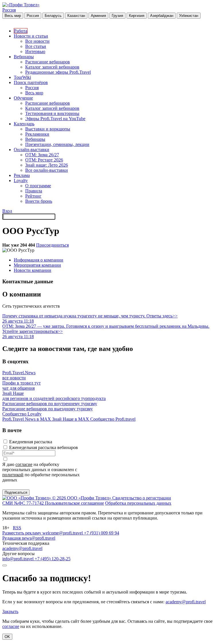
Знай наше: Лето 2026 (46, 165)
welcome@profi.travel (63, 532)
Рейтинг (33, 196)
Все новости (37, 41)
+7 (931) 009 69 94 (101, 532)
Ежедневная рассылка (30, 441)
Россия (9, 9)
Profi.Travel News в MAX (27, 419)
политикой (12, 474)
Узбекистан (188, 15)
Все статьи (35, 46)
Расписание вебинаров (47, 61)
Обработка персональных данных (138, 503)
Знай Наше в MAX (71, 419)
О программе (38, 185)
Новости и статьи (31, 36)
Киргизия (136, 15)
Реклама (22, 175)
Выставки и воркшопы (47, 128)
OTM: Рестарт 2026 (44, 159)
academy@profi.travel (22, 548)
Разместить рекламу (22, 532)
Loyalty (21, 180)
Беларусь (53, 15)
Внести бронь (38, 201)
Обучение (23, 97)
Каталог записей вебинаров (52, 67)
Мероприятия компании (37, 265)
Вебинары (24, 56)
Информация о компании (38, 259)
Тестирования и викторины (52, 113)
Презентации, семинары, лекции (57, 144)
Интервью (35, 51)
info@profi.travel (18, 558)
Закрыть (10, 611)
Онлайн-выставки (31, 149)
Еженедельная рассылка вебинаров (43, 447)
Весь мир (13, 15)
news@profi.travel (38, 538)
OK (7, 637)
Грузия (117, 15)
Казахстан (76, 15)
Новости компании (32, 270)
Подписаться (16, 492)
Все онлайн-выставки (46, 170)
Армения (98, 15)
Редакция (12, 538)
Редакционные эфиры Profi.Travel (58, 72)
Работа (20, 30)
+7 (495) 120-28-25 (52, 558)
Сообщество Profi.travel (112, 419)
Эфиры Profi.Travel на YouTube (55, 118)
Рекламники (37, 134)
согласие (23, 464)
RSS (17, 527)
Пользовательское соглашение (74, 503)
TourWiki (22, 77)
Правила (33, 190)
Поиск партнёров (31, 82)
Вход (7, 210)
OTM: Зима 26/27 (42, 154)
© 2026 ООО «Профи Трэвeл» (82, 497)
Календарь (24, 123)
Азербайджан (161, 15)
